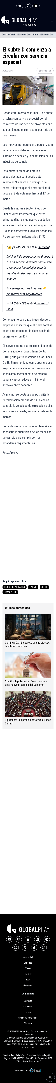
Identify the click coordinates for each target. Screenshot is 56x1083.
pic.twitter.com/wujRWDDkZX (24, 294)
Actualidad (7, 70)
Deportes (28, 963)
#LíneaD (43, 247)
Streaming (28, 985)
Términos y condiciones (28, 1018)
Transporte (10, 592)
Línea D (33, 587)
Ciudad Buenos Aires (14, 587)
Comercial (28, 1006)
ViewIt (28, 968)
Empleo (28, 1012)
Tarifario (28, 1023)
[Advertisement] (28, 488)
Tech (28, 979)
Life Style (28, 974)
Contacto (28, 1001)
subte (44, 587)
